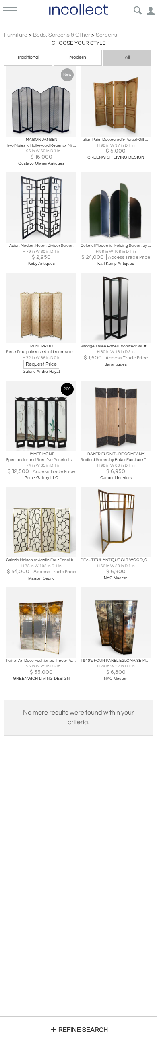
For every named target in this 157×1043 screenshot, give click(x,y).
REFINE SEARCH (83, 1029)
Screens (106, 35)
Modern (77, 57)
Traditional (28, 57)
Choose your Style (78, 43)
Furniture (15, 35)
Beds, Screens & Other (61, 35)
